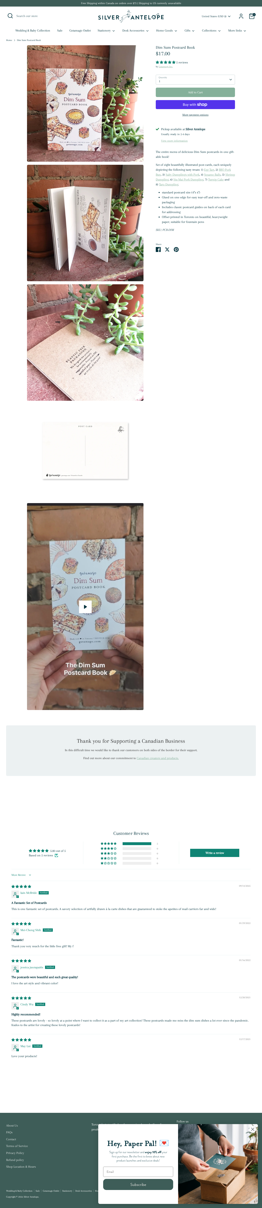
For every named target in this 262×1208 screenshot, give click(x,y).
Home (9, 40)
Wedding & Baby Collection (32, 30)
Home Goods (165, 30)
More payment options (195, 114)
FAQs (9, 1132)
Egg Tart (209, 170)
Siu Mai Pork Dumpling (188, 179)
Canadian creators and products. (158, 758)
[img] (21, 887)
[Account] (241, 16)
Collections (209, 30)
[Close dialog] (252, 1129)
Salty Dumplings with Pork (182, 174)
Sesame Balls (212, 174)
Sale (59, 30)
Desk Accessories (133, 30)
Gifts (188, 30)
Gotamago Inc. (166, 66)
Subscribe (138, 1184)
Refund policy (15, 1160)
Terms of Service (17, 1146)
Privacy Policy (15, 1153)
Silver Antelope (31, 1197)
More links (235, 30)
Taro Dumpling (168, 184)
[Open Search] (10, 16)
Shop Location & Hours (21, 1166)
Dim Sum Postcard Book (29, 40)
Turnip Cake (216, 179)
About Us (12, 1125)
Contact (11, 1139)
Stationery (105, 30)
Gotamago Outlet (80, 30)
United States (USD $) (214, 16)
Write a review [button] (215, 853)
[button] (166, 62)
